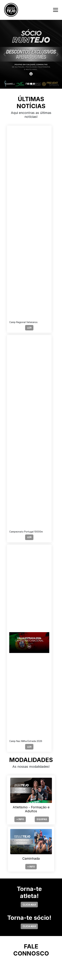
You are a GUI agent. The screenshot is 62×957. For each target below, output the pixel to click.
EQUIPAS (42, 819)
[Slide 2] (31, 83)
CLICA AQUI (29, 904)
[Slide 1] (28, 83)
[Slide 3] (34, 83)
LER (29, 327)
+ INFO (20, 819)
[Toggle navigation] (55, 10)
